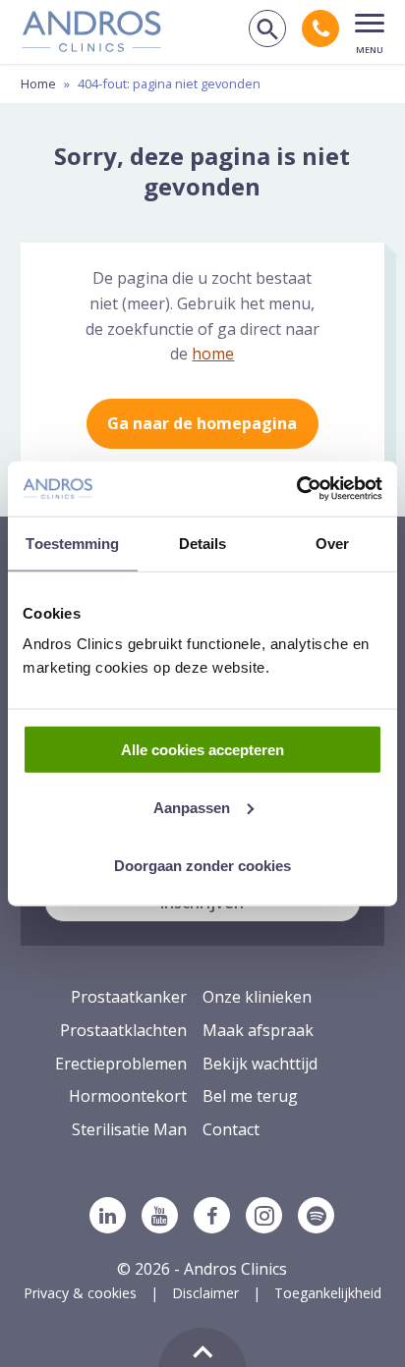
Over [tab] (332, 542)
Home (38, 83)
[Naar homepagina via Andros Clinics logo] (92, 45)
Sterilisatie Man (129, 1129)
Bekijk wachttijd (260, 1063)
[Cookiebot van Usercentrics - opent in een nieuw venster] (296, 489)
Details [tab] (203, 542)
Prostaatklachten (123, 1030)
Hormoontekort (128, 1096)
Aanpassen (191, 806)
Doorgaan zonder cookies (202, 864)
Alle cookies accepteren (202, 749)
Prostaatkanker (129, 997)
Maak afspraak (258, 1030)
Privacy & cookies (80, 1293)
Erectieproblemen (121, 1063)
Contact (231, 1129)
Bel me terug (250, 1096)
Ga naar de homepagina (202, 423)
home (213, 353)
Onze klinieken (257, 997)
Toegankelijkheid (327, 1293)
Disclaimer (205, 1293)
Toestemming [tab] (72, 542)
